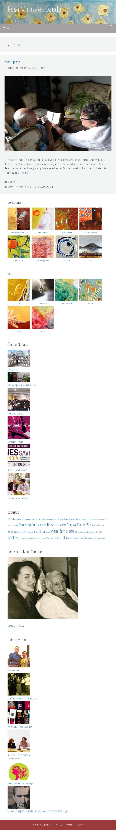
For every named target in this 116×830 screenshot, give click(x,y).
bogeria (84, 520)
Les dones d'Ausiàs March (19, 232)
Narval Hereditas (67, 232)
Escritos (43, 331)
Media (19, 331)
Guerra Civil (94, 525)
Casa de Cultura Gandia (98, 520)
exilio (43, 524)
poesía (23, 187)
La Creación (19, 260)
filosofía (52, 524)
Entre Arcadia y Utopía (91, 232)
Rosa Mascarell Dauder (35, 9)
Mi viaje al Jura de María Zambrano (22, 385)
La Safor (41, 531)
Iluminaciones (42, 232)
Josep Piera (13, 187)
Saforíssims (37, 538)
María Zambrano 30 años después (22, 698)
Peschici (93, 532)
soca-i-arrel (58, 537)
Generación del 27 (77, 524)
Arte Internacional (37, 519)
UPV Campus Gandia (91, 537)
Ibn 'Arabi (101, 526)
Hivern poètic (12, 61)
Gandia (62, 525)
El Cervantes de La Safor (18, 498)
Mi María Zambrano (16, 626)
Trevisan (68, 538)
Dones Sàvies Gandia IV (17, 470)
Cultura (12, 526)
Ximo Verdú (47, 187)
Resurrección (13, 670)
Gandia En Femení (15, 441)
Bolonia (89, 519)
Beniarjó (79, 519)
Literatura (47, 532)
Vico (90, 260)
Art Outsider (47, 520)
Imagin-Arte (30, 532)
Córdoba (16, 526)
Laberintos (67, 260)
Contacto (59, 824)
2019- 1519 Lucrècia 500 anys (20, 726)
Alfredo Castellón (23, 519)
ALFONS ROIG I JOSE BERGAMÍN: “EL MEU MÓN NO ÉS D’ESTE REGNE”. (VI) (38, 811)
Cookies (69, 824)
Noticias (11, 182)
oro (75, 531)
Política (18, 537)
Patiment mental (81, 532)
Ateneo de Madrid (58, 519)
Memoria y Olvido (42, 260)
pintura (99, 531)
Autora (19, 303)
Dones (22, 524)
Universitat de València (78, 538)
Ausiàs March (71, 519)
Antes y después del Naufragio (20, 783)
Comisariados (43, 303)
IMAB (25, 531)
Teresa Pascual (34, 187)
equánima (33, 524)
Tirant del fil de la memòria (19, 755)
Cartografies (13, 369)
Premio (23, 538)
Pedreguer (88, 532)
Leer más (25, 173)
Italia (35, 531)
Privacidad (79, 824)
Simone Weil (45, 537)
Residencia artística (29, 538)
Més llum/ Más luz (15, 413)
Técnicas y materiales (66, 303)
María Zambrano (62, 531)
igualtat (10, 531)
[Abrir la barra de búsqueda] (111, 26)
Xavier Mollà (102, 538)
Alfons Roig (12, 519)
